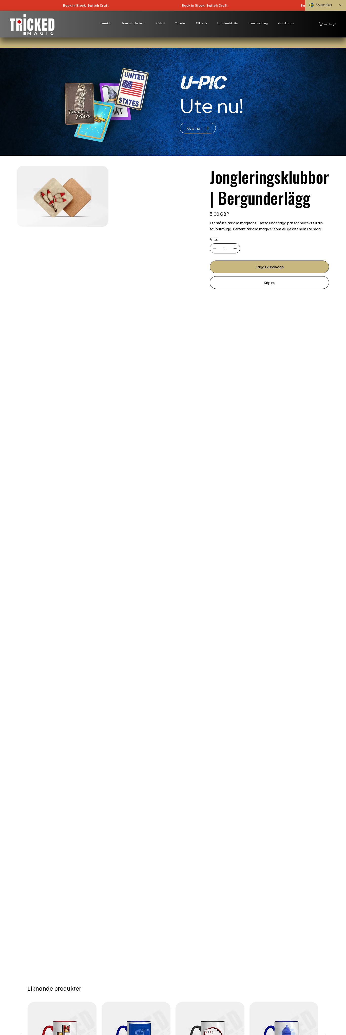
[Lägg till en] (235, 248)
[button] (328, 24)
